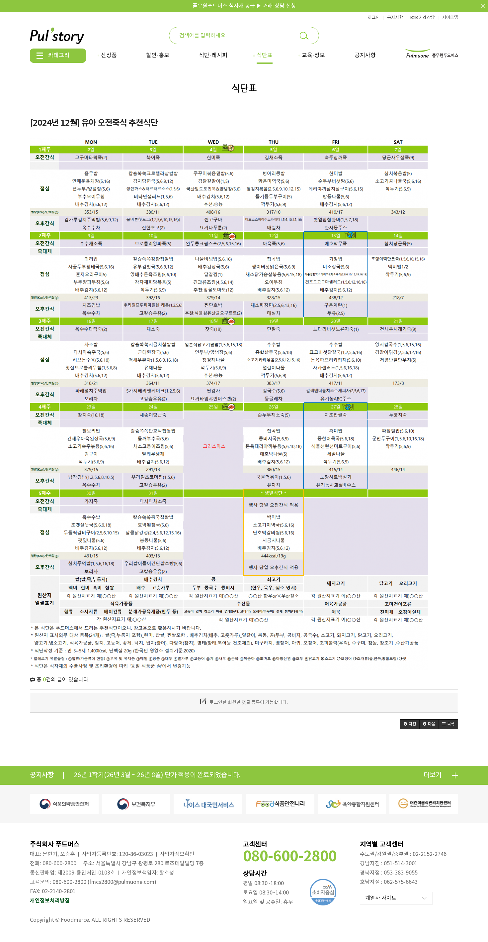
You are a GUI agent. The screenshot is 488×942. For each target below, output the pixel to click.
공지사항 (395, 17)
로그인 (374, 17)
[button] (410, 724)
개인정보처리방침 (50, 900)
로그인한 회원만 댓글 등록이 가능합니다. (248, 702)
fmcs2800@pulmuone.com (121, 882)
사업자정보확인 (177, 854)
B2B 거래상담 (422, 17)
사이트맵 (450, 17)
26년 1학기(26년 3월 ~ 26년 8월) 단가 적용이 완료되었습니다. (157, 775)
